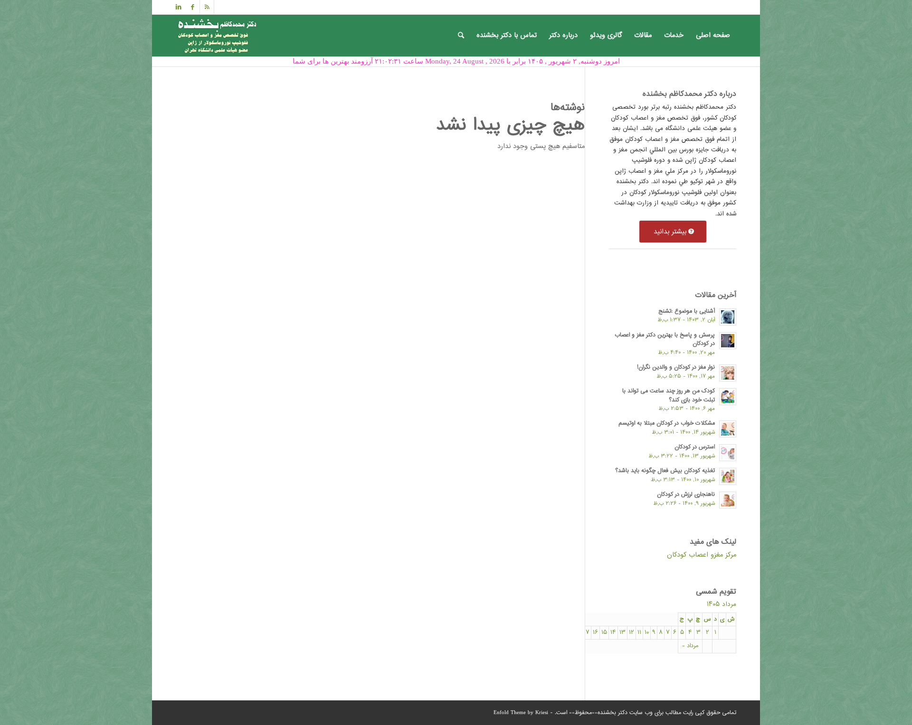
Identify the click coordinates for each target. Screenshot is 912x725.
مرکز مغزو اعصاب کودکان (701, 555)
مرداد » (690, 646)
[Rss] (207, 7)
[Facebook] (193, 7)
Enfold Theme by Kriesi (521, 713)
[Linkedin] (178, 7)
